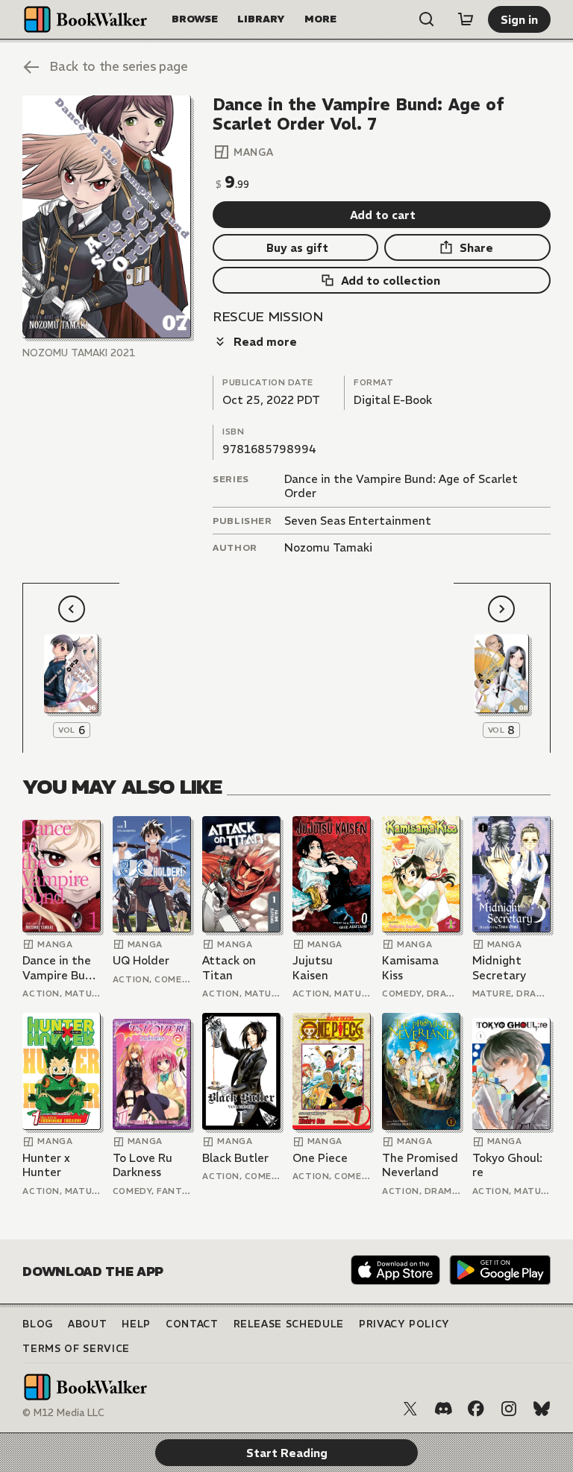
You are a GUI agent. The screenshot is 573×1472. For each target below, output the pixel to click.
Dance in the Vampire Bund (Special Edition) (60, 967)
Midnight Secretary (499, 967)
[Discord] (443, 1409)
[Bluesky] (542, 1409)
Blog (37, 1324)
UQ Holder (141, 960)
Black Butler (235, 1158)
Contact (192, 1324)
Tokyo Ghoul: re (507, 1165)
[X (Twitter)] (410, 1409)
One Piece (320, 1158)
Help (136, 1324)
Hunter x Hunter (46, 1165)
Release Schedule (289, 1324)
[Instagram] (509, 1409)
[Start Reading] (106, 217)
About (87, 1324)
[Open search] (426, 19)
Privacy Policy (404, 1324)
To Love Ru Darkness (142, 1165)
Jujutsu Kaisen (312, 967)
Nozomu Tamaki (328, 547)
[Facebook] (476, 1409)
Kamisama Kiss (410, 967)
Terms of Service (75, 1348)
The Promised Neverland (420, 1165)
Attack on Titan (229, 967)
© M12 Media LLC (63, 1413)
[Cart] (465, 19)
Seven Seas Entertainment (357, 521)
